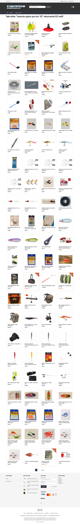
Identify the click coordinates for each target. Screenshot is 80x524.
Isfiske (11, 12)
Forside (59, 478)
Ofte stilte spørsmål (53, 513)
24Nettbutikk (42, 521)
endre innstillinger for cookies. (51, 519)
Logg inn (60, 481)
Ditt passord (43, 481)
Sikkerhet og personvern (39, 513)
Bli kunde (60, 479)
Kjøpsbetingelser (30, 513)
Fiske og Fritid (18, 12)
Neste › (42, 470)
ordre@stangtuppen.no (38, 5)
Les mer (43, 519)
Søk (48, 6)
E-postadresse (43, 477)
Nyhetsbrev (47, 513)
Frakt (24, 513)
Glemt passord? (54, 486)
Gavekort (60, 480)
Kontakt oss (60, 483)
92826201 (31, 5)
